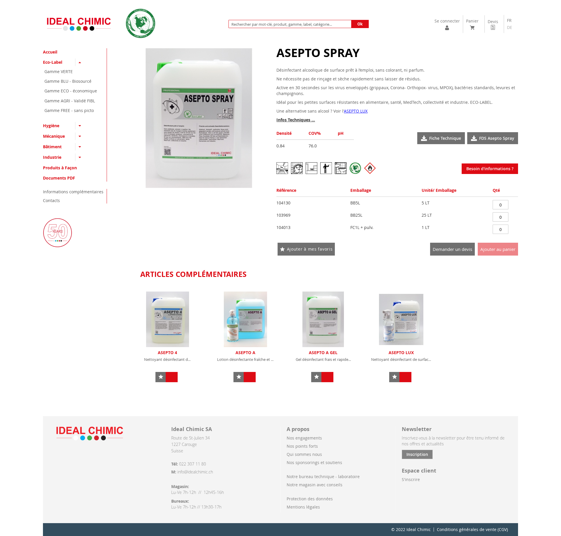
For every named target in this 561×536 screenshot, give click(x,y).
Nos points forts (302, 446)
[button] (160, 377)
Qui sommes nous (304, 454)
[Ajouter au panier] (172, 377)
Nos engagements (304, 438)
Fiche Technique (445, 138)
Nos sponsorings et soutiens (314, 462)
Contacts (51, 200)
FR (509, 20)
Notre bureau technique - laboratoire (323, 476)
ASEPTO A (245, 352)
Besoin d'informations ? (489, 168)
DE (509, 27)
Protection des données (310, 498)
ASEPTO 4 (167, 352)
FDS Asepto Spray (496, 138)
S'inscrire (411, 479)
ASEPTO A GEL (323, 352)
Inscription (417, 454)
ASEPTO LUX (401, 352)
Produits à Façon (60, 167)
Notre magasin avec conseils (314, 484)
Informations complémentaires (73, 191)
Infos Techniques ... (295, 120)
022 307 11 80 (192, 464)
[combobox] (298, 24)
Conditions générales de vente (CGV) (472, 530)
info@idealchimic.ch (195, 472)
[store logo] (79, 24)
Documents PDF (59, 178)
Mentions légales (303, 507)
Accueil (50, 52)
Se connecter (447, 21)
